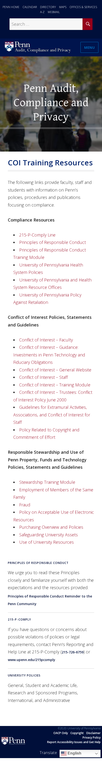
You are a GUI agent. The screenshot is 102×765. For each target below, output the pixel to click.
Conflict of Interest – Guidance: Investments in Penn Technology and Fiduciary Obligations (49, 354)
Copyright (77, 733)
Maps (62, 7)
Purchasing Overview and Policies (51, 527)
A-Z (42, 12)
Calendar (30, 7)
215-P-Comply (19, 619)
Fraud (24, 505)
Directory (48, 7)
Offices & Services (83, 7)
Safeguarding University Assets (48, 535)
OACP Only (60, 733)
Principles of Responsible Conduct (52, 242)
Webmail (54, 12)
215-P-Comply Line (37, 235)
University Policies (24, 675)
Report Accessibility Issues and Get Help (74, 742)
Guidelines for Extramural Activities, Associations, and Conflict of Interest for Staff (51, 414)
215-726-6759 (72, 652)
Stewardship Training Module (47, 482)
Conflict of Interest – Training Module (54, 385)
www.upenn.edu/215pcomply (31, 659)
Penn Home (11, 7)
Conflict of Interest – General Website (55, 370)
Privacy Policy (92, 737)
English (74, 753)
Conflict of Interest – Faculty (46, 340)
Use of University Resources (46, 542)
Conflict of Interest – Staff (43, 377)
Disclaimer (93, 733)
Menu (89, 47)
